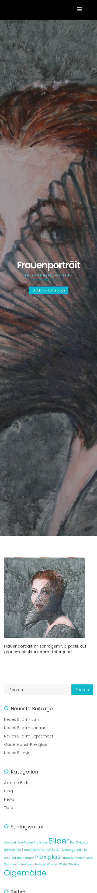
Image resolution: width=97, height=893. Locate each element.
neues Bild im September (29, 736)
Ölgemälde (25, 872)
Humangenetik (71, 850)
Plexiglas (47, 857)
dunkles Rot (12, 850)
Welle (63, 864)
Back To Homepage (49, 290)
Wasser (52, 864)
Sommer (10, 864)
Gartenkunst (50, 850)
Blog (8, 791)
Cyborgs (82, 843)
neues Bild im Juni (21, 719)
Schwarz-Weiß (82, 858)
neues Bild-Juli (18, 752)
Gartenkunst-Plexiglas (25, 744)
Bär (72, 843)
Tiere (8, 807)
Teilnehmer (25, 864)
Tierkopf (40, 864)
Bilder (58, 840)
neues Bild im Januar (24, 727)
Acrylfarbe (25, 843)
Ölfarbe (73, 864)
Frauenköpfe (31, 850)
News (9, 799)
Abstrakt (10, 843)
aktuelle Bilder (17, 782)
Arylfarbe (40, 843)
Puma (65, 858)
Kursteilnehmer (23, 858)
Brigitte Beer (31, 9)
